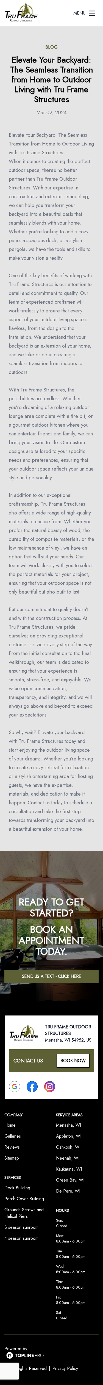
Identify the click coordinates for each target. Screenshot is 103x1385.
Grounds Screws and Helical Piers (24, 1213)
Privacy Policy (65, 1368)
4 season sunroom (21, 1238)
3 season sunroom (21, 1227)
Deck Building (17, 1188)
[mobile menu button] (92, 13)
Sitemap (11, 1158)
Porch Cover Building (24, 1199)
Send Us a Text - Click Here (51, 976)
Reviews (12, 1147)
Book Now (73, 1060)
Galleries (12, 1136)
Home (10, 1125)
